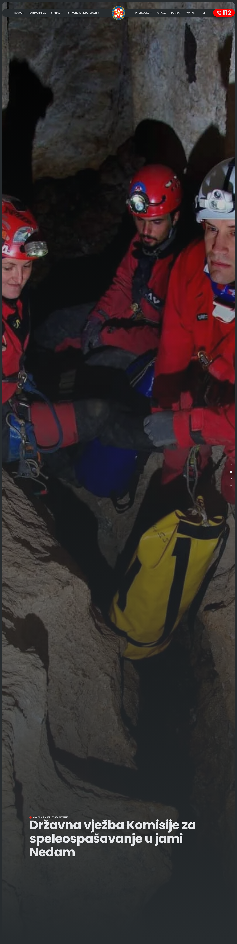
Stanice (56, 13)
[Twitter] (231, 486)
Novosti (19, 13)
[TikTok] (231, 479)
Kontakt (191, 13)
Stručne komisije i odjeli (82, 13)
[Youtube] (231, 472)
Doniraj (175, 13)
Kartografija (37, 13)
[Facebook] (231, 458)
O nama (161, 13)
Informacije (143, 13)
